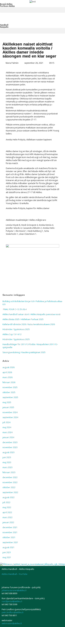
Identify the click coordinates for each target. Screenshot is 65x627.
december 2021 (10, 527)
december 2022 (10, 477)
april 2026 (7, 372)
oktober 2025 (8, 392)
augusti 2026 (8, 367)
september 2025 (10, 397)
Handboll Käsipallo (4, 26)
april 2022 (7, 512)
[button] (32, 10)
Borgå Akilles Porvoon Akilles (7, 5)
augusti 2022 (8, 497)
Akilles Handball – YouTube (14, 574)
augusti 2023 (8, 452)
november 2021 (10, 532)
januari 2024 (8, 437)
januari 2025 (8, 407)
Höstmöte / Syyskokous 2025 (16, 329)
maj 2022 (6, 507)
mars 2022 (7, 517)
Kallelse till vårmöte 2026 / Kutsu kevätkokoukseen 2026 (28, 324)
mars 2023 (7, 467)
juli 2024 (6, 422)
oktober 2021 (8, 537)
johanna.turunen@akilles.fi (14, 590)
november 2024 (10, 412)
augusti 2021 (8, 547)
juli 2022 (6, 502)
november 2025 (10, 387)
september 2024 (10, 417)
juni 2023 (6, 457)
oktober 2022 (8, 487)
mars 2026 (7, 377)
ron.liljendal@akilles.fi (12, 601)
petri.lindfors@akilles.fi (12, 612)
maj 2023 (6, 462)
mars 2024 (7, 432)
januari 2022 (8, 522)
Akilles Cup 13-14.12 (12, 334)
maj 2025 (6, 402)
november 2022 (10, 482)
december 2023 (10, 442)
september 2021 (10, 542)
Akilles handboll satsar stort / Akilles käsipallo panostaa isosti (31, 314)
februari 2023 (8, 472)
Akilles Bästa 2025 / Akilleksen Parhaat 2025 (23, 319)
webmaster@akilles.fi (12, 623)
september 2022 (10, 492)
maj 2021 (6, 557)
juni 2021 (6, 552)
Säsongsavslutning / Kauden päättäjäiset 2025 (24, 352)
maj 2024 (6, 427)
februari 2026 (8, 382)
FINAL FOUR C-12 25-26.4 (14, 309)
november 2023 (10, 447)
